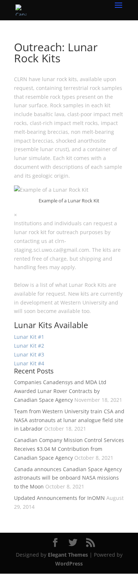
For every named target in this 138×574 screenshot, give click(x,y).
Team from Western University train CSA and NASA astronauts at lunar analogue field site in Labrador (69, 420)
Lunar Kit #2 (29, 345)
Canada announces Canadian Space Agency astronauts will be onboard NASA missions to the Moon (68, 478)
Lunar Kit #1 (29, 336)
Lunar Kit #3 (29, 354)
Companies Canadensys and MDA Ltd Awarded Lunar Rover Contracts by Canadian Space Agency (60, 391)
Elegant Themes (68, 554)
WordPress (69, 563)
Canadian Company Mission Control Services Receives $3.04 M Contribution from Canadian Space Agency (69, 448)
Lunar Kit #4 (29, 363)
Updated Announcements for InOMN (59, 497)
